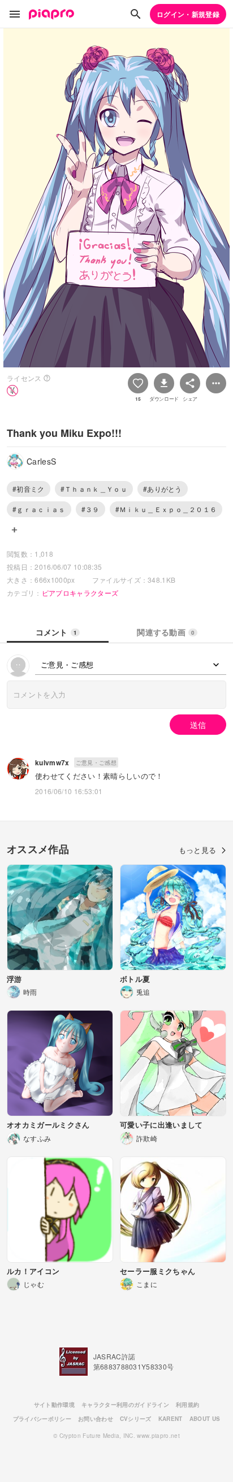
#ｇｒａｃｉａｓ (39, 509)
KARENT (170, 1419)
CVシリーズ (136, 1419)
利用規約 (187, 1405)
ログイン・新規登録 (188, 14)
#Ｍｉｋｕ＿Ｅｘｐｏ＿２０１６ (166, 509)
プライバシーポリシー (42, 1419)
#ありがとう (162, 488)
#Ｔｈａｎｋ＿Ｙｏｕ (94, 488)
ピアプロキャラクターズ (80, 592)
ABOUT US (205, 1419)
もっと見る (198, 849)
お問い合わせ (95, 1419)
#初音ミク (28, 488)
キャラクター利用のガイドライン (125, 1405)
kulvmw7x (52, 762)
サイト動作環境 (54, 1405)
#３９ (90, 509)
